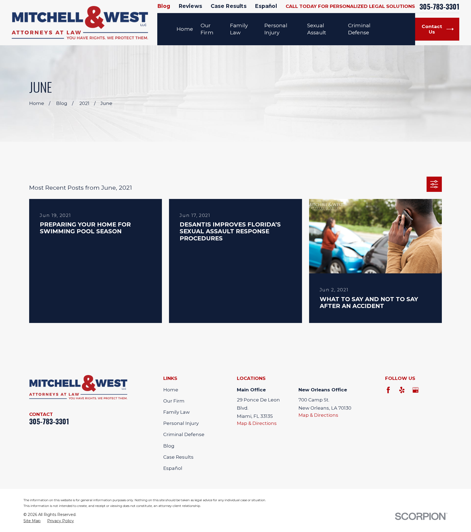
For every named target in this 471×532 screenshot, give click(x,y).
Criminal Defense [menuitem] (359, 29)
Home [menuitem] (185, 29)
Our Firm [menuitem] (207, 29)
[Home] (80, 22)
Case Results (229, 6)
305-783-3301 (439, 6)
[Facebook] (388, 390)
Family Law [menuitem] (239, 29)
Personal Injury (181, 423)
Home (170, 389)
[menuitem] (32, 521)
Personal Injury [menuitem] (275, 29)
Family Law (176, 412)
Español (266, 6)
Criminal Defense (183, 434)
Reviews (190, 6)
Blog (163, 6)
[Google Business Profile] (415, 390)
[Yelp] (402, 390)
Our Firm (174, 401)
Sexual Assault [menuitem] (316, 29)
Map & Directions (257, 423)
